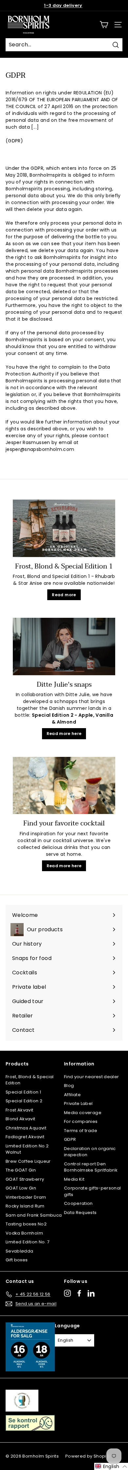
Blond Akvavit (20, 1119)
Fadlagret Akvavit (25, 1137)
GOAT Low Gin (21, 1188)
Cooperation (78, 1203)
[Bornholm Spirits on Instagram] (67, 1293)
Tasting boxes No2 (26, 1224)
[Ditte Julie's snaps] (64, 646)
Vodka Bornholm (24, 1233)
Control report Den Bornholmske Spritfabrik (90, 1167)
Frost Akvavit (19, 1110)
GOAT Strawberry (25, 1179)
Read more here (64, 733)
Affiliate (72, 1095)
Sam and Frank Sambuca (34, 1215)
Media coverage (82, 1113)
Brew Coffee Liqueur (28, 1161)
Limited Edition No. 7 (27, 1242)
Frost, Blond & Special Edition (30, 1080)
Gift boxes (17, 1260)
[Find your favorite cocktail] (64, 785)
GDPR (70, 1139)
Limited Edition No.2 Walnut (27, 1149)
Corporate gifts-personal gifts (92, 1191)
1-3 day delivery (63, 5)
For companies (81, 1121)
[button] (111, 1466)
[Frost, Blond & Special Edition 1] (64, 528)
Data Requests (80, 1212)
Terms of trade (80, 1130)
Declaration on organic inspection (90, 1151)
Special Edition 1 (23, 1092)
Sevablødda (19, 1251)
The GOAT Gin (21, 1170)
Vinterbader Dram (26, 1197)
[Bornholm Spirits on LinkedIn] (91, 1293)
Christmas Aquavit (26, 1128)
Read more (64, 595)
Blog (69, 1085)
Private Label (78, 1103)
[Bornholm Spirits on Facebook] (79, 1293)
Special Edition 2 (24, 1101)
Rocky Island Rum (25, 1206)
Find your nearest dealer (91, 1077)
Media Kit (74, 1179)
